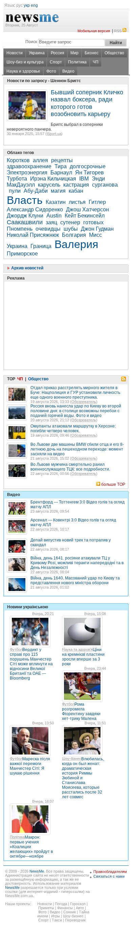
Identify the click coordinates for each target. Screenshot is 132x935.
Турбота (17, 179)
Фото (51, 71)
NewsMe (36, 871)
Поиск (31, 41)
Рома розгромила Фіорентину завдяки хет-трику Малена (81, 711)
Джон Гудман (97, 229)
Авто (80, 908)
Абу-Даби (36, 191)
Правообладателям (110, 872)
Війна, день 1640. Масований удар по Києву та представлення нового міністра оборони (75, 580)
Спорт (56, 62)
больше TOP (113, 484)
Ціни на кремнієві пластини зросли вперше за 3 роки (83, 656)
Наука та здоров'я (77, 649)
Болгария (74, 235)
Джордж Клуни (25, 215)
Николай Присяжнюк (33, 235)
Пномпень (19, 229)
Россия (57, 53)
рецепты (62, 160)
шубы (71, 229)
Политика (77, 62)
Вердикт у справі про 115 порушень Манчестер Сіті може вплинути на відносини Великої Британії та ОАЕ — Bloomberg (31, 664)
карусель (49, 185)
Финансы (65, 908)
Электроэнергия (27, 172)
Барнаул (61, 172)
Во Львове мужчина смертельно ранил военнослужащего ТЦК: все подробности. (70, 467)
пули (15, 191)
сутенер (70, 222)
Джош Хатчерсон (87, 209)
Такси (57, 920)
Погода (61, 904)
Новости (14, 53)
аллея (40, 160)
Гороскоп (78, 904)
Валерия (76, 244)
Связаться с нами (109, 876)
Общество (114, 53)
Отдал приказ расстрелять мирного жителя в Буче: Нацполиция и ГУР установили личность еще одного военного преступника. (75, 392)
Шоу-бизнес (73, 916)
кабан (76, 191)
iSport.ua (54, 134)
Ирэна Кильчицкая (53, 179)
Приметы (46, 908)
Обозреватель (83, 402)
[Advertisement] (57, 308)
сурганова (105, 185)
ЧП (95, 62)
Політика (17, 837)
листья (77, 202)
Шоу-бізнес (71, 759)
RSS (118, 31)
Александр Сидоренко (35, 209)
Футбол (16, 649)
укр (27, 5)
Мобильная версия (94, 31)
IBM (84, 179)
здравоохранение (29, 166)
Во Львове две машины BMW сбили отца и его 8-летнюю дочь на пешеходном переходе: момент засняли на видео (77, 449)
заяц (51, 222)
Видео (68, 71)
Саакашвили (25, 222)
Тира (60, 166)
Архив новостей (26, 268)
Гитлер (97, 202)
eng (34, 5)
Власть (25, 200)
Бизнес (91, 53)
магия (58, 191)
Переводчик (75, 920)
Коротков (18, 160)
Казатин (56, 202)
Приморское (22, 253)
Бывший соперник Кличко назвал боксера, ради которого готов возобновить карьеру (87, 103)
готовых (93, 222)
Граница (40, 246)
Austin (54, 215)
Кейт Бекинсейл (85, 215)
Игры (55, 916)
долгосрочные (88, 166)
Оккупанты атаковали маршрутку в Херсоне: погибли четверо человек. (73, 428)
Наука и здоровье (23, 71)
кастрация (76, 185)
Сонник (69, 912)
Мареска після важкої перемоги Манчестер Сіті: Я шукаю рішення (30, 766)
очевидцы (48, 229)
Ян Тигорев (89, 172)
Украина (37, 53)
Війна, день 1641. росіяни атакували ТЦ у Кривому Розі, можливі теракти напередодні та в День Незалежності (77, 563)
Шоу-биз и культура (25, 62)
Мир (74, 53)
